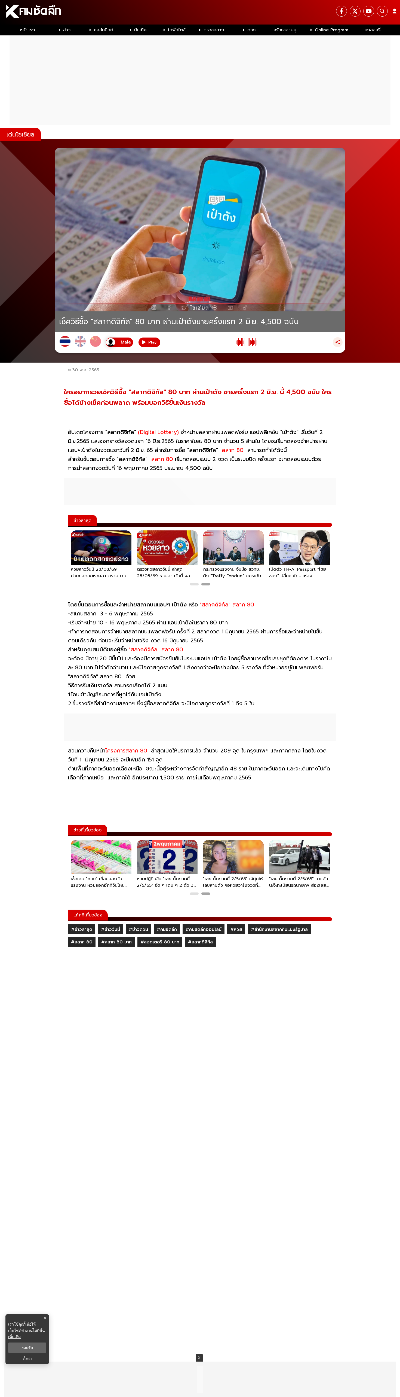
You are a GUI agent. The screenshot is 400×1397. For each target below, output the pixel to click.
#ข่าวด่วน (138, 929)
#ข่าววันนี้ (110, 929)
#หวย (236, 929)
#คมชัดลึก (167, 929)
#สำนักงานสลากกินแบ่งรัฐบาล (279, 929)
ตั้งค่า (27, 1358)
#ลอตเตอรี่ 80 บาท (159, 942)
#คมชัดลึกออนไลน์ (203, 929)
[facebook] (341, 11)
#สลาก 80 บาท (116, 942)
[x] (355, 11)
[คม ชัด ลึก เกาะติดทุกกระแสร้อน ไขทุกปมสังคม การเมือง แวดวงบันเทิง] (200, 12)
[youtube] (368, 11)
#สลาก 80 (82, 942)
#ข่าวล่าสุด (81, 929)
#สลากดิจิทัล (200, 942)
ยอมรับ (27, 1348)
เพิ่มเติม (14, 1336)
